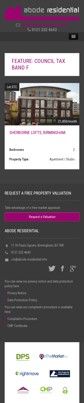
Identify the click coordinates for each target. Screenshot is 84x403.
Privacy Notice (16, 293)
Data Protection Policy (22, 300)
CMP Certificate (17, 326)
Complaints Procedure (22, 319)
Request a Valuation (42, 217)
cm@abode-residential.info (44, 24)
